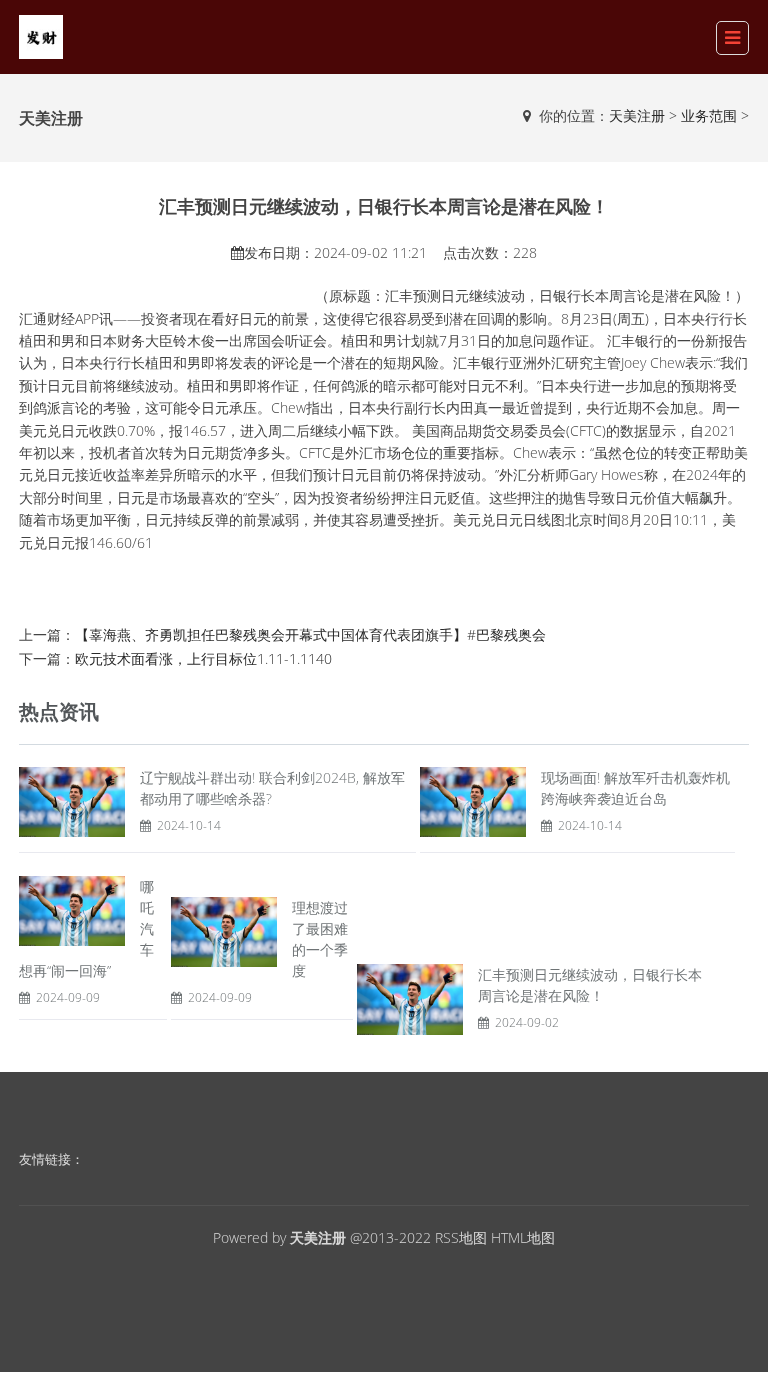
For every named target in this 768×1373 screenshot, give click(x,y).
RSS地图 (461, 1237)
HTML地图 (523, 1237)
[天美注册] (41, 35)
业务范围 (709, 115)
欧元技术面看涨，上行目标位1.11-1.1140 (203, 658)
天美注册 (637, 115)
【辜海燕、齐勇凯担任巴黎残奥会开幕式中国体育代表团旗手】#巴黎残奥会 (310, 634)
